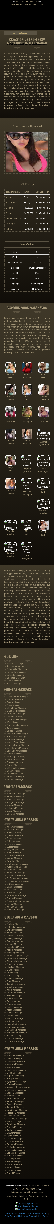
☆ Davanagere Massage (15, 1118)
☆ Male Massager (12, 680)
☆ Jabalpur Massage (14, 1101)
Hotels (44, 1196)
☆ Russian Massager (14, 663)
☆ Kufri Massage (12, 1021)
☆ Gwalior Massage (13, 1104)
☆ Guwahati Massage (14, 861)
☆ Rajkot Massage (12, 869)
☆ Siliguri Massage (13, 1164)
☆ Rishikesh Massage (14, 966)
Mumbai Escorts (40, 1213)
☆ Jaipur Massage (12, 989)
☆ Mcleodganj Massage (15, 895)
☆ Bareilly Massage (13, 938)
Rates (31, 1196)
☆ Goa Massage (12, 972)
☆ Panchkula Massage (14, 964)
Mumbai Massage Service (39, 1185)
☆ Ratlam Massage (13, 843)
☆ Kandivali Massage (14, 799)
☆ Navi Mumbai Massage (16, 733)
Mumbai (27, 377)
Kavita (43, 489)
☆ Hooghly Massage (13, 1170)
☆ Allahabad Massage (14, 1061)
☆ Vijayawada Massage (15, 1081)
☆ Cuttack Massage (13, 1138)
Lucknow (44, 421)
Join (37, 1196)
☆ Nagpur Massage (13, 858)
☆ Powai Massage (12, 705)
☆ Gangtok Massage (13, 886)
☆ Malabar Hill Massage (15, 710)
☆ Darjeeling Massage (14, 1147)
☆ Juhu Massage (12, 727)
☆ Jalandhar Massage (14, 984)
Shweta (10, 374)
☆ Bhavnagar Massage (15, 952)
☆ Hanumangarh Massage (16, 881)
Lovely (44, 468)
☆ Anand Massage (13, 1172)
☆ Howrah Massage (13, 1141)
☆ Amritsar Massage (13, 1038)
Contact (27, 1199)
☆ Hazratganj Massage (15, 946)
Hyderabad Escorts (27, 1216)
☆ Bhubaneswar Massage (16, 863)
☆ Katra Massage (12, 1161)
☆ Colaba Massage (13, 730)
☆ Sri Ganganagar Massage (17, 878)
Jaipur (10, 470)
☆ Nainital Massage (13, 889)
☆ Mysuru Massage (13, 944)
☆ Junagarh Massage (14, 1107)
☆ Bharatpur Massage (14, 875)
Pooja (10, 467)
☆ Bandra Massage (13, 702)
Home (9, 1196)
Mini (27, 531)
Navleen (27, 491)
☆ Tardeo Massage (13, 753)
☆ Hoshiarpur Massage (15, 1069)
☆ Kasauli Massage (13, 1167)
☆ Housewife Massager (15, 671)
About (16, 1196)
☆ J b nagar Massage (14, 796)
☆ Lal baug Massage (14, 808)
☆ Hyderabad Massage (15, 1024)
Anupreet (10, 490)
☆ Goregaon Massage (14, 713)
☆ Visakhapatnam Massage (17, 1087)
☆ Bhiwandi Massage (14, 762)
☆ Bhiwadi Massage (13, 835)
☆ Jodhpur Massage (13, 1129)
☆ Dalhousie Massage (14, 1149)
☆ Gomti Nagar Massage (15, 958)
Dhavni (10, 553)
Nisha (27, 440)
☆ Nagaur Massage (13, 903)
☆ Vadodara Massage (14, 1092)
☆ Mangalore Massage (14, 1115)
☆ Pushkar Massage (13, 832)
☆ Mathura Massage (13, 978)
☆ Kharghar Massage (14, 802)
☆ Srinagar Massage (13, 929)
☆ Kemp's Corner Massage (16, 745)
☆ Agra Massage (12, 975)
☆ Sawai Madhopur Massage (17, 901)
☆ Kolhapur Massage (14, 909)
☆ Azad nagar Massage (15, 756)
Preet (43, 374)
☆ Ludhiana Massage (14, 1041)
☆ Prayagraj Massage (14, 849)
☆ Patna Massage (12, 1121)
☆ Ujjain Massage (12, 1135)
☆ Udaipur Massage (13, 829)
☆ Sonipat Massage (13, 898)
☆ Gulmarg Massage (14, 1144)
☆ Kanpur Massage (13, 949)
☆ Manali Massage (13, 969)
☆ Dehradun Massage (14, 992)
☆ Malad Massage (12, 810)
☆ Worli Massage (12, 722)
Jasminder (43, 510)
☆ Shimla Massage (13, 998)
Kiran (27, 555)
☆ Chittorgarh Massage (15, 1089)
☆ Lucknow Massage (14, 855)
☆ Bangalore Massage (14, 1026)
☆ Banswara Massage (14, 941)
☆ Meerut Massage (13, 1067)
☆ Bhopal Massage (13, 1004)
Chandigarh (27, 421)
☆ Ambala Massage (13, 1127)
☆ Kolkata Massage (13, 1009)
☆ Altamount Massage (14, 793)
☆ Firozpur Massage (13, 1078)
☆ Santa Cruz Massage (15, 736)
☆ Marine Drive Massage (15, 742)
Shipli (43, 532)
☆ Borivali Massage (13, 765)
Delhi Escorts (11, 1213)
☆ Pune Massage (12, 981)
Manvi (27, 374)
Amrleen (10, 396)
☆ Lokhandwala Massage (16, 696)
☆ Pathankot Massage (14, 926)
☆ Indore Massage (13, 995)
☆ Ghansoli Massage (14, 776)
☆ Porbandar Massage (14, 1112)
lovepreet (27, 468)
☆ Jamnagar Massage (14, 872)
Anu (10, 418)
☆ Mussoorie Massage (14, 935)
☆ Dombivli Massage (13, 773)
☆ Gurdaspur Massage (14, 1098)
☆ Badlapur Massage (14, 759)
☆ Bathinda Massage (14, 1055)
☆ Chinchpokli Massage (15, 767)
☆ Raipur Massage (13, 1001)
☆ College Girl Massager (15, 669)
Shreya (43, 396)
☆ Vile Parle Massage (14, 739)
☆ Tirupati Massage (13, 1084)
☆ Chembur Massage (14, 716)
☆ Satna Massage (12, 841)
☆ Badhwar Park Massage (16, 750)
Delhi (10, 377)
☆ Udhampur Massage (14, 1158)
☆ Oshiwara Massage (14, 813)
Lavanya (44, 418)
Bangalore (10, 421)
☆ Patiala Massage (13, 1012)
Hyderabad (44, 399)
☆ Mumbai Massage (13, 986)
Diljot (27, 418)
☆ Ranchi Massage (13, 1035)
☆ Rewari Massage (13, 838)
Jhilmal (10, 440)
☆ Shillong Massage (13, 883)
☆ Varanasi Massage (14, 1064)
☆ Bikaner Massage (13, 1132)
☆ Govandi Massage (13, 779)
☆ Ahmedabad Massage (15, 1032)
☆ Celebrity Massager (14, 674)
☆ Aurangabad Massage (15, 866)
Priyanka (10, 531)
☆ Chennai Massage (13, 1015)
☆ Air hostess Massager (15, 666)
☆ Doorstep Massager (14, 677)
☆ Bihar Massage (12, 1095)
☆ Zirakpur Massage (13, 924)
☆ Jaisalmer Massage (14, 826)
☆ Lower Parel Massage (15, 719)
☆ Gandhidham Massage (16, 1109)
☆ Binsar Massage (12, 892)
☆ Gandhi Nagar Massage (16, 955)
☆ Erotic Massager (13, 683)
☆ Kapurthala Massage (15, 1075)
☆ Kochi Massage (12, 852)
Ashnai (43, 441)
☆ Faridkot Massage (13, 1155)
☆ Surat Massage (12, 846)
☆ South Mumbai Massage (16, 725)
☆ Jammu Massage (13, 932)
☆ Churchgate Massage (15, 707)
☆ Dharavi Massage (13, 770)
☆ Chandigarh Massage (15, 1029)
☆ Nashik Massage (13, 1006)
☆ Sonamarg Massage (14, 1152)
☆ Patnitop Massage (13, 1018)
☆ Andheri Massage (13, 699)
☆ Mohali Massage (13, 1058)
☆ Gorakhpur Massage (14, 1124)
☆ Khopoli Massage (13, 805)
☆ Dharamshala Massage (16, 961)
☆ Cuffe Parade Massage (16, 747)
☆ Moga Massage (12, 1072)
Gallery (23, 1196)
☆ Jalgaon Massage (13, 906)
